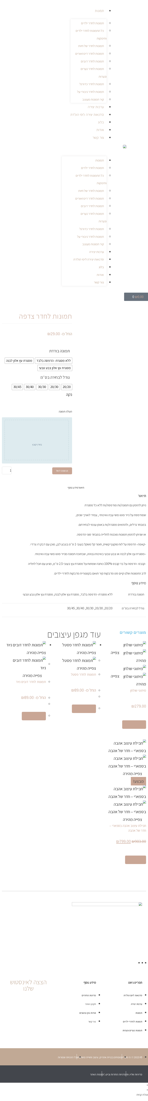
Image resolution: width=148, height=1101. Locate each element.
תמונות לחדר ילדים (92, 23)
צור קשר (98, 137)
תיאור (81, 487)
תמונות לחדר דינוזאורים (89, 53)
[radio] (53, 361)
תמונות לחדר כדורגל (91, 84)
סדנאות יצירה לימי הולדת (87, 115)
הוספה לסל (62, 470)
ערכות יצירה (96, 107)
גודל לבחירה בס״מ (55, 377)
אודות (100, 130)
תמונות (99, 11)
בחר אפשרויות (134, 724)
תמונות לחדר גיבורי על (90, 92)
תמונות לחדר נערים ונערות (94, 73)
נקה (69, 394)
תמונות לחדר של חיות (91, 46)
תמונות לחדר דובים (92, 61)
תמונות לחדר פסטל (83, 674)
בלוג (101, 122)
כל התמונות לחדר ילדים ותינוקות (91, 34)
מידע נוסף (73, 487)
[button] (84, 148)
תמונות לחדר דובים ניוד (31, 681)
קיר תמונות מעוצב (93, 99)
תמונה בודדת (59, 351)
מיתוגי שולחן (138, 690)
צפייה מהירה (33, 675)
